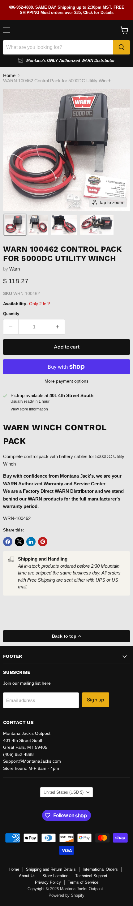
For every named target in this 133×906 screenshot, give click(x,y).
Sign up (95, 700)
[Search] (121, 47)
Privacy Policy (48, 882)
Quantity (11, 313)
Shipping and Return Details (51, 869)
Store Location (55, 875)
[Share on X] (19, 541)
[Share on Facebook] (7, 541)
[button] (15, 224)
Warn (14, 268)
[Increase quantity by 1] (57, 327)
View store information (29, 409)
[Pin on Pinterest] (42, 541)
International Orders (100, 869)
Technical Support (91, 875)
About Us (27, 875)
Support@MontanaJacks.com (32, 761)
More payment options (66, 381)
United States (64, 792)
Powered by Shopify (66, 895)
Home (9, 75)
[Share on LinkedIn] (31, 541)
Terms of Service (83, 882)
